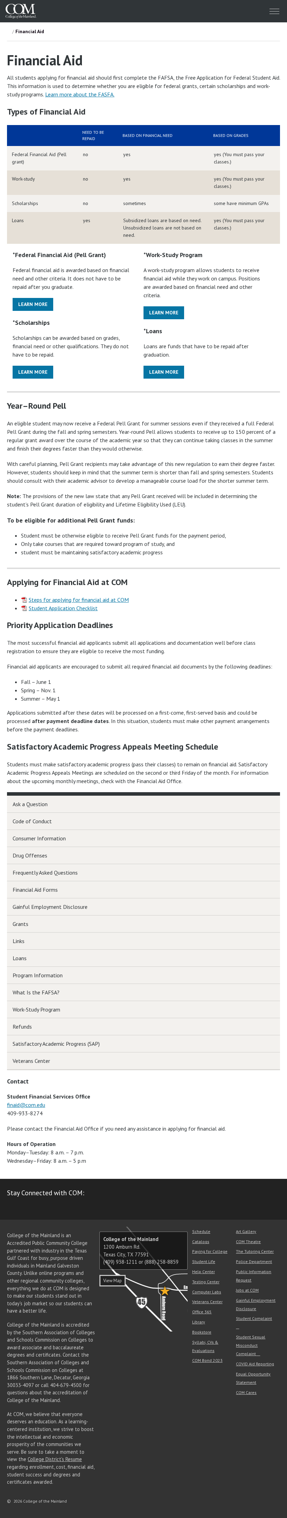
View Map (112, 1281)
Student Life (203, 1261)
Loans (20, 958)
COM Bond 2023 (207, 1360)
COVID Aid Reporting (255, 1363)
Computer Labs (206, 1291)
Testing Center (205, 1281)
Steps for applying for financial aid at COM (79, 599)
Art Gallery (246, 1231)
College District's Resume (55, 1459)
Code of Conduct (32, 821)
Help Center (203, 1271)
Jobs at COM (247, 1290)
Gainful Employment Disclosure (50, 906)
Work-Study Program (36, 1009)
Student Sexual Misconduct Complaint (250, 1345)
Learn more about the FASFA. (79, 94)
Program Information (38, 975)
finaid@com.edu (26, 1104)
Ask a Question (30, 804)
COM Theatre (248, 1241)
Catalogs (200, 1241)
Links (18, 940)
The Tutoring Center (255, 1251)
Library (198, 1321)
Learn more (33, 304)
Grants (20, 923)
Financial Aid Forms (35, 889)
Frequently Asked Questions (45, 872)
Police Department (254, 1261)
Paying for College (209, 1251)
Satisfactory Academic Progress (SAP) (56, 1043)
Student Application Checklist (63, 608)
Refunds (22, 1026)
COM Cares (246, 1392)
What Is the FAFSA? (36, 992)
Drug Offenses (30, 855)
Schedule (201, 1231)
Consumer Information (39, 838)
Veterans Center (31, 1060)
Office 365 (202, 1311)
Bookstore (201, 1332)
